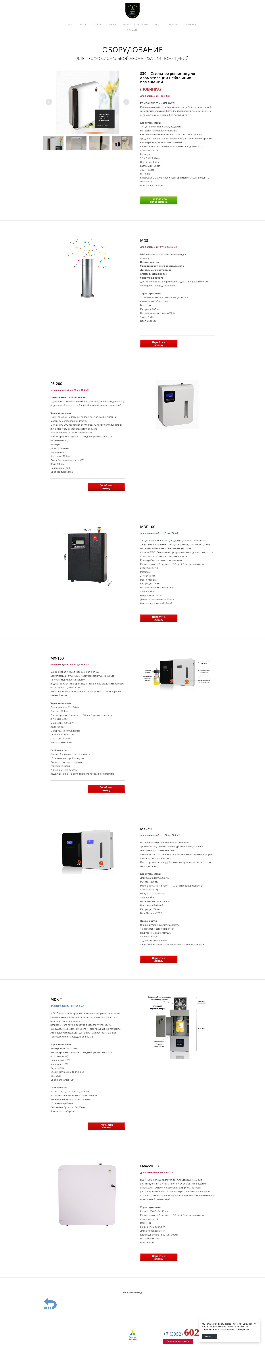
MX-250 (126, 24)
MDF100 (97, 24)
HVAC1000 (174, 24)
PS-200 (82, 24)
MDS (70, 24)
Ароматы (132, 29)
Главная (191, 24)
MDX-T (158, 24)
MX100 (112, 24)
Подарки (142, 24)
